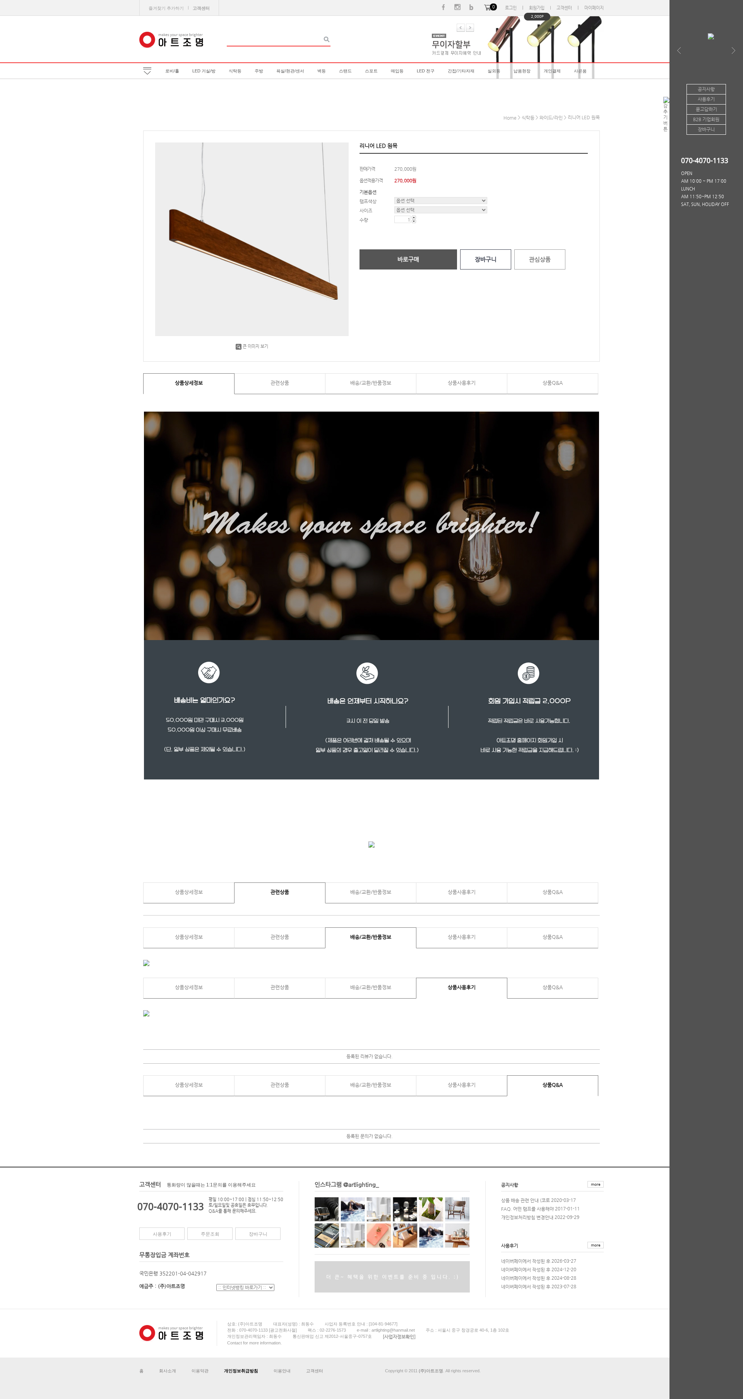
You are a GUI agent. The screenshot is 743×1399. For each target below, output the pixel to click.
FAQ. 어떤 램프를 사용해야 (527, 1208)
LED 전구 (426, 71)
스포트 (371, 71)
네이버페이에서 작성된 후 (525, 1260)
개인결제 (552, 71)
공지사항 (509, 1185)
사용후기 (162, 1234)
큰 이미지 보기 (255, 346)
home (510, 117)
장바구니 (258, 1234)
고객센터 (564, 7)
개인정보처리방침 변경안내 (527, 1217)
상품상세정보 (189, 383)
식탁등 (235, 71)
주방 (259, 71)
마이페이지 (594, 7)
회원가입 (536, 7)
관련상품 (279, 383)
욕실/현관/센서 (290, 71)
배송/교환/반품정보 (370, 383)
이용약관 (200, 1370)
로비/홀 (172, 71)
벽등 (321, 71)
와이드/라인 (551, 117)
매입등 (397, 71)
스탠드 (345, 71)
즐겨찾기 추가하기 (166, 8)
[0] (487, 7)
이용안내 (282, 1370)
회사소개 (167, 1370)
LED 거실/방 (204, 71)
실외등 (494, 71)
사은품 (580, 71)
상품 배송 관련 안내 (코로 (525, 1200)
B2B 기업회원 (706, 119)
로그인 (511, 7)
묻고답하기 (706, 109)
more (595, 1184)
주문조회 (210, 1234)
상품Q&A (553, 383)
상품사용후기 (462, 383)
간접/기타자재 (461, 71)
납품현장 (522, 71)
